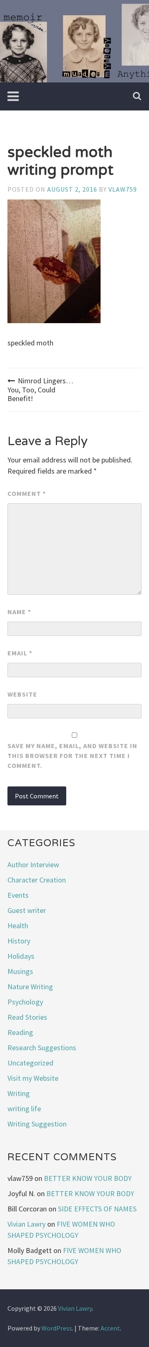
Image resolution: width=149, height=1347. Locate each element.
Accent (110, 1328)
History (18, 941)
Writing (18, 1093)
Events (18, 895)
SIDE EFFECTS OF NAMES (97, 1208)
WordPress (56, 1328)
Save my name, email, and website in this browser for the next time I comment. (72, 756)
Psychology (25, 1002)
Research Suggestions (41, 1047)
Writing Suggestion (37, 1124)
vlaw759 (122, 189)
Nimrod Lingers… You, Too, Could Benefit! (40, 389)
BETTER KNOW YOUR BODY (88, 1178)
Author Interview (33, 864)
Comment (26, 493)
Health (17, 925)
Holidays (20, 956)
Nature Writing (30, 986)
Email (19, 653)
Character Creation (36, 880)
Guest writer (26, 910)
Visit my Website (32, 1078)
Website (22, 694)
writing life (24, 1108)
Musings (20, 971)
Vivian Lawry (26, 1224)
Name (19, 612)
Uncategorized (30, 1063)
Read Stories (27, 1017)
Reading (20, 1032)
